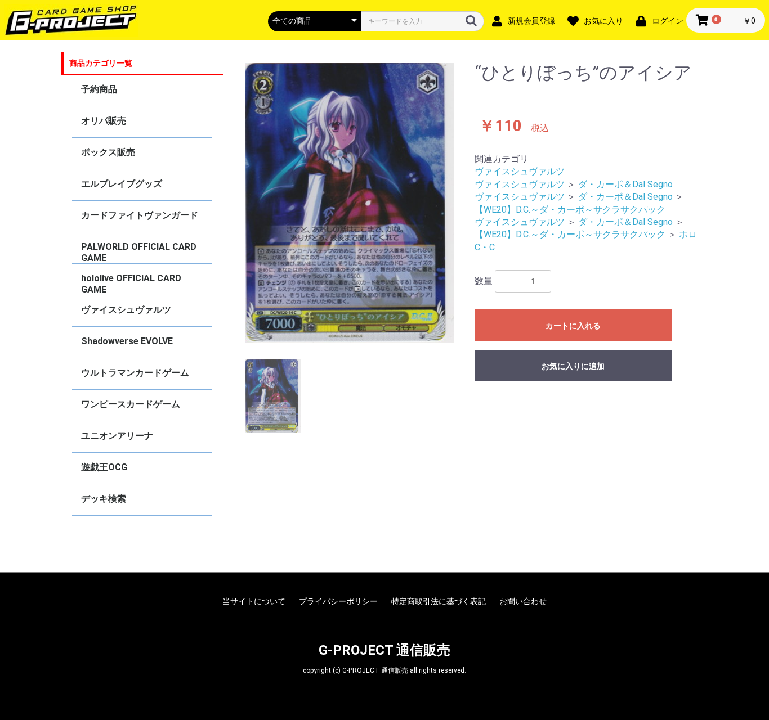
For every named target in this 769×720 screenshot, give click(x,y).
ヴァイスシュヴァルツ (126, 309)
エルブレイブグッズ (121, 183)
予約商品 (99, 89)
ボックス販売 (108, 152)
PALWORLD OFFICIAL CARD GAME (138, 252)
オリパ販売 (103, 120)
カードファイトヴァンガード (139, 215)
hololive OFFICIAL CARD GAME (131, 284)
